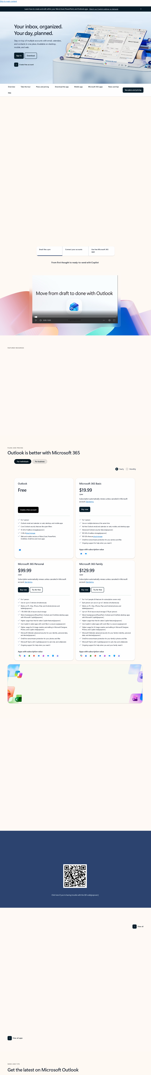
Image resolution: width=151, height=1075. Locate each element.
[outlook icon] (20, 550)
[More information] (38, 529)
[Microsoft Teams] (57, 653)
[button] (17, 406)
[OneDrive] (86, 554)
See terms (90, 501)
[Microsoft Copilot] (20, 653)
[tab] (15, 120)
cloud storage (30, 533)
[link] (11, 88)
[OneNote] (43, 653)
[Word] (24, 653)
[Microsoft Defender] (53, 653)
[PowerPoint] (34, 653)
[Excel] (29, 653)
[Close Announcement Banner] (140, 9)
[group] (40, 384)
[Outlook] (81, 554)
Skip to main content (8, 1)
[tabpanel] (75, 164)
